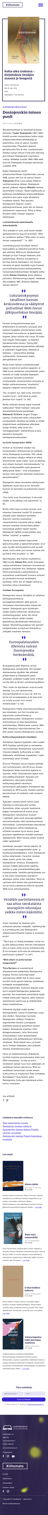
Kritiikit (5, 1474)
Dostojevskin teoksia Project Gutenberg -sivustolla (23, 1137)
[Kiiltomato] (12, 6)
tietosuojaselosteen (35, 1404)
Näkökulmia (7, 1478)
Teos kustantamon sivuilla (15, 1122)
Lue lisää (38, 1207)
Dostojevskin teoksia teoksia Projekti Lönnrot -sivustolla (21, 1131)
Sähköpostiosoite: (10, 1390)
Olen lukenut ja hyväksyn (25, 1404)
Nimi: (28, 1390)
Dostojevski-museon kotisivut (17, 1126)
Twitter (7, 1100)
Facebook (4, 1100)
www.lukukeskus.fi (10, 1448)
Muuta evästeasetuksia (11, 1503)
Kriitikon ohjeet (8, 1487)
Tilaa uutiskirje (24, 1399)
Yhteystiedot (7, 1452)
